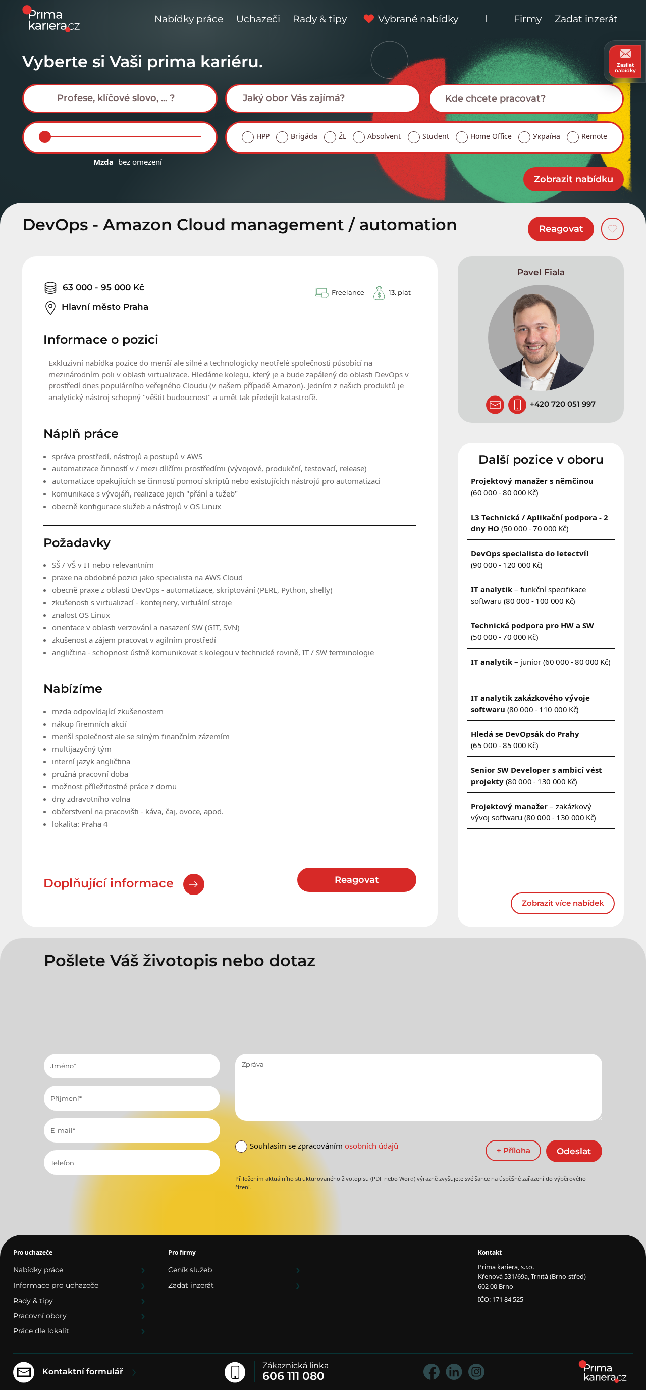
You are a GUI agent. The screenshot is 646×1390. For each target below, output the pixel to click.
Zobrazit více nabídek (563, 903)
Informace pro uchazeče (55, 1285)
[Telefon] (517, 405)
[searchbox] (128, 98)
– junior (541, 662)
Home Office (491, 136)
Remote (594, 136)
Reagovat (561, 228)
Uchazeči (258, 19)
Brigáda (304, 136)
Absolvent (384, 136)
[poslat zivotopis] (495, 405)
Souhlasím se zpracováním (324, 1145)
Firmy (528, 19)
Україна (546, 136)
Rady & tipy (320, 19)
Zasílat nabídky (625, 68)
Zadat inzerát (586, 19)
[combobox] (120, 98)
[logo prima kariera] (51, 18)
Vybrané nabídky (418, 19)
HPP (263, 136)
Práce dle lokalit (41, 1331)
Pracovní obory (40, 1316)
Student (435, 136)
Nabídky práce (188, 19)
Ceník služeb (190, 1270)
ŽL (342, 136)
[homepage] (602, 1371)
